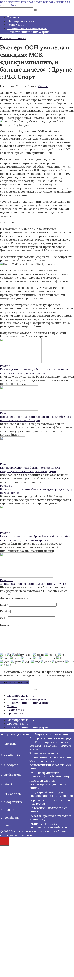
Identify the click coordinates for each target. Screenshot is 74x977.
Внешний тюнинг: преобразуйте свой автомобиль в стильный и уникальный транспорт (36, 538)
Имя (4, 604)
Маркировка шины (20, 21)
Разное (43, 86)
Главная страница (13, 38)
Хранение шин (17, 713)
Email (5, 611)
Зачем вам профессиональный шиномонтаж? (33, 583)
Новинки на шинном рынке (27, 28)
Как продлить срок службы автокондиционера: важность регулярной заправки (34, 371)
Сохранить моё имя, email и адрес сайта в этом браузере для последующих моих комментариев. (36, 673)
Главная (13, 17)
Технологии (16, 24)
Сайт (3, 618)
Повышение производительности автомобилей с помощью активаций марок (35, 418)
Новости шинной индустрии (28, 32)
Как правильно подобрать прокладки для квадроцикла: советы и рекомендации (30, 469)
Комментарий (10, 625)
